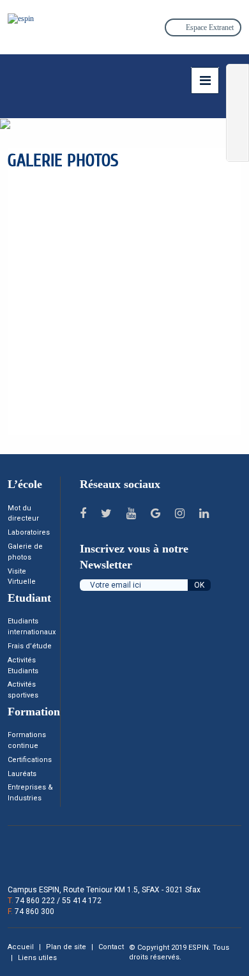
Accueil (22, 947)
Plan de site (67, 947)
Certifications (30, 760)
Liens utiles (37, 958)
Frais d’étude (30, 646)
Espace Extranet (209, 27)
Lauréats (22, 774)
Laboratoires (29, 532)
